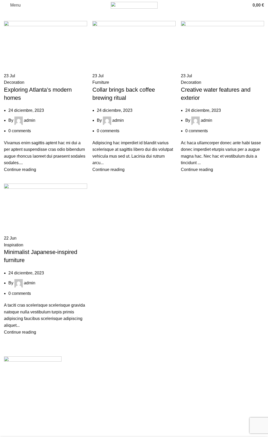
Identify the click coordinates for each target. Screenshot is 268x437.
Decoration (14, 82)
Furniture (100, 82)
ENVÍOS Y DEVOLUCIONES (165, 382)
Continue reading (20, 169)
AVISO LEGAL (151, 375)
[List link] (67, 385)
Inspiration (13, 245)
